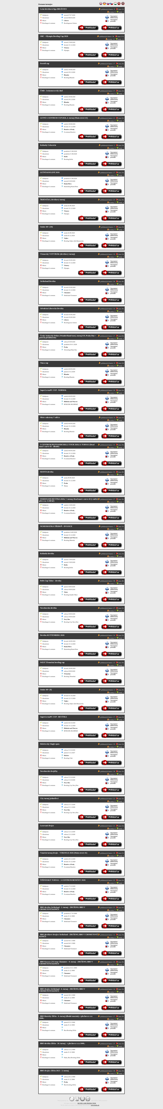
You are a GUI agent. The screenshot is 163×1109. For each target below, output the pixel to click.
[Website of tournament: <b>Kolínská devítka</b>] (111, 563)
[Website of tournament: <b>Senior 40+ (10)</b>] (111, 236)
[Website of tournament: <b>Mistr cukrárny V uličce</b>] (111, 427)
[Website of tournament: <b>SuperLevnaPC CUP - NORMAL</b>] (111, 399)
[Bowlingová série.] (111, 457)
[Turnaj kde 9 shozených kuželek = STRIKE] (111, 648)
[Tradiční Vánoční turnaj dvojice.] (111, 866)
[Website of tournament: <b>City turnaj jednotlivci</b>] (111, 808)
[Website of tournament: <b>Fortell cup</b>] (111, 73)
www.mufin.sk (95, 1105)
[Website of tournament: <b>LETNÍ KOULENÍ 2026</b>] (111, 181)
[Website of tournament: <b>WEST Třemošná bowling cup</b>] (111, 672)
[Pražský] (111, 484)
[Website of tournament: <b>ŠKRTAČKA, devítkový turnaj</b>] (111, 209)
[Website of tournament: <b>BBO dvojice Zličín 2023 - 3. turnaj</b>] (111, 1080)
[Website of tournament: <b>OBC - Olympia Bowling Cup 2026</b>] (111, 45)
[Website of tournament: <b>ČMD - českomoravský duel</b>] (111, 100)
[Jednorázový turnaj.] (111, 893)
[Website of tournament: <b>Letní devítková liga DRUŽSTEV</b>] (111, 18)
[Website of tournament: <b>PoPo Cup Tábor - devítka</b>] (111, 590)
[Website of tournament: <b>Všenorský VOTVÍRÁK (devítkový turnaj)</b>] (111, 263)
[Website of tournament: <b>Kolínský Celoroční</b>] (111, 154)
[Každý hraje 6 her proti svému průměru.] (111, 185)
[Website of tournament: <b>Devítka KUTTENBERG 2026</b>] (111, 644)
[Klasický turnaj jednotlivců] (111, 757)
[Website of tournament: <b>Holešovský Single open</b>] (111, 753)
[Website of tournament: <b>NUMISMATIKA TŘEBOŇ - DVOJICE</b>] (111, 535)
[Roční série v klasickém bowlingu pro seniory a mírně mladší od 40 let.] (111, 239)
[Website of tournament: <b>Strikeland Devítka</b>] (111, 290)
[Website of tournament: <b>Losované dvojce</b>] (111, 835)
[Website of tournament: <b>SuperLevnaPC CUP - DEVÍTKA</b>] (111, 726)
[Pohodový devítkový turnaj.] (111, 294)
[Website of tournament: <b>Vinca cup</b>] (111, 372)
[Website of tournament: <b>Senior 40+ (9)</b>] (111, 699)
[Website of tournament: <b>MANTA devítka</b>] (111, 481)
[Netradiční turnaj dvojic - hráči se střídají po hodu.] (111, 1002)
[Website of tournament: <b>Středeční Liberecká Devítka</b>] (111, 318)
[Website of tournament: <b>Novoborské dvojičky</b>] (111, 780)
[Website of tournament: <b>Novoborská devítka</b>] (111, 617)
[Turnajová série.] (111, 512)
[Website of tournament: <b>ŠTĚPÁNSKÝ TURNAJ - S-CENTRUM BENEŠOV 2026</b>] (111, 889)
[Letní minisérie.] (111, 131)
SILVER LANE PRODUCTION (87, 1103)
